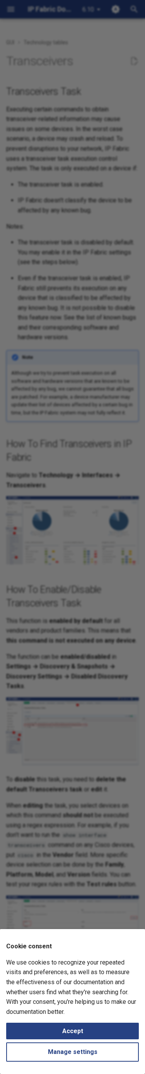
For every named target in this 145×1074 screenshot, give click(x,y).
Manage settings (72, 1051)
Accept (72, 1031)
